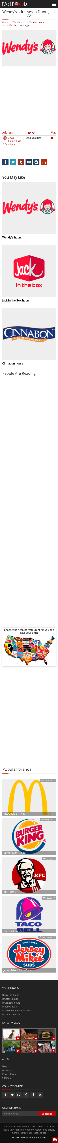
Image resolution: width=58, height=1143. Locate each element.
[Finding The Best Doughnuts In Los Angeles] (29, 1046)
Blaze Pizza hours (11, 1014)
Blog (4, 1066)
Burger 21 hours (10, 994)
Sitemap (6, 1077)
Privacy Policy (9, 1074)
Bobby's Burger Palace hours (17, 1010)
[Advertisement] (29, 98)
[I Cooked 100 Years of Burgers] (46, 1034)
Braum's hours (9, 1006)
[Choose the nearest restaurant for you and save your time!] (29, 650)
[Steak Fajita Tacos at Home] (29, 1034)
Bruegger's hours (11, 1002)
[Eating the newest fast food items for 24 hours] (46, 1046)
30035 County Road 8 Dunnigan (12, 141)
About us (7, 1070)
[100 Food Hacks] (11, 1034)
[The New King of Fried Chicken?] (11, 1046)
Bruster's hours (10, 998)
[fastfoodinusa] (14, 3)
